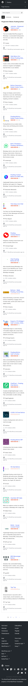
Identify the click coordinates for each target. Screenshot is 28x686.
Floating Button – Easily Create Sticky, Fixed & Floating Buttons (17, 117)
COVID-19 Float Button (18, 412)
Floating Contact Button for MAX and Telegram (17, 175)
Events (17, 641)
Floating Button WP (17, 440)
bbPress (4, 656)
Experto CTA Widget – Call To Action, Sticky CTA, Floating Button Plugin (18, 322)
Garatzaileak (4, 643)
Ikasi (2, 638)
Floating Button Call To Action (15, 353)
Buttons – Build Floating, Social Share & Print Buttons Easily (17, 291)
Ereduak (17, 633)
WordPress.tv (5, 646)
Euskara (7, 665)
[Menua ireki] (25, 2)
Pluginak (17, 631)
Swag (17, 646)
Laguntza (4, 641)
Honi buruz (4, 625)
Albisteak (3, 628)
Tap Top (13, 587)
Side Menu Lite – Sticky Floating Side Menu (17, 57)
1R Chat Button (15, 467)
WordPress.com (6, 651)
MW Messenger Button (16, 557)
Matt (3, 653)
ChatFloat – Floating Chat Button (17, 384)
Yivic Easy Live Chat (17, 204)
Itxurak (17, 628)
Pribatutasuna (5, 633)
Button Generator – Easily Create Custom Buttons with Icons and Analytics (18, 86)
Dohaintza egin (20, 643)
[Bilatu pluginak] (21, 12)
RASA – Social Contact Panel (15, 526)
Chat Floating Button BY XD (15, 260)
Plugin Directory (5, 6)
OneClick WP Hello (16, 498)
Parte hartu (18, 638)
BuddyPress (5, 659)
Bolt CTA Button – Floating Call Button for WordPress (17, 144)
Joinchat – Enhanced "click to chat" (17, 27)
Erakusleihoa (18, 625)
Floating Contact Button (15, 234)
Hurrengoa (19, 617)
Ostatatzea (4, 631)
